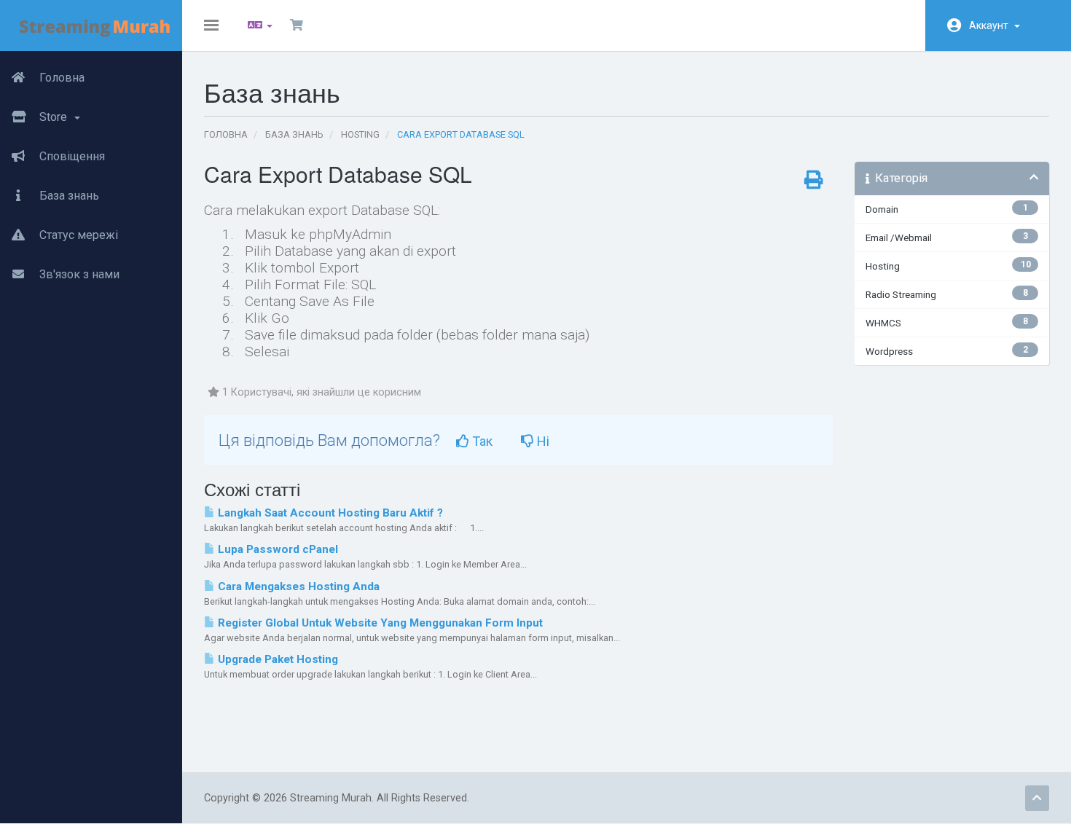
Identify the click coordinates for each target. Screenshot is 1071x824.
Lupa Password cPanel (276, 549)
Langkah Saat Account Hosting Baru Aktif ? (329, 512)
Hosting (360, 134)
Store (54, 117)
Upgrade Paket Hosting (276, 659)
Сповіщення (70, 156)
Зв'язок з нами (77, 274)
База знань (67, 196)
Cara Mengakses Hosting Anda (297, 586)
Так (481, 441)
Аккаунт (991, 25)
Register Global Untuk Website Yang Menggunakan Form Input (379, 622)
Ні (541, 441)
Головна (60, 78)
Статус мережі (77, 235)
